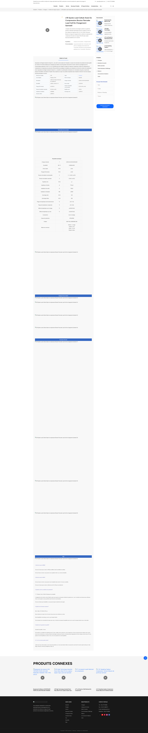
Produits (40, 9)
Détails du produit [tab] (63, 58)
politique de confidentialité (82, 730)
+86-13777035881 (111, 1)
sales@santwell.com (100, 1)
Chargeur (45, 9)
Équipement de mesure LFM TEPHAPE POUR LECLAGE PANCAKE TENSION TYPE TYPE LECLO (109, 21)
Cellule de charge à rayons (54, 9)
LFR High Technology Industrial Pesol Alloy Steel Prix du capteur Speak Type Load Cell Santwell (108, 29)
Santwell (35, 9)
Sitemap (74, 730)
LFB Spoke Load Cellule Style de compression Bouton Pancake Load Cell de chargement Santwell (81, 9)
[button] (101, 6)
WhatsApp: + (101, 711)
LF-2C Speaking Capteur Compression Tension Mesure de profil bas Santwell (108, 46)
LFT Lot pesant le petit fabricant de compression (108, 38)
